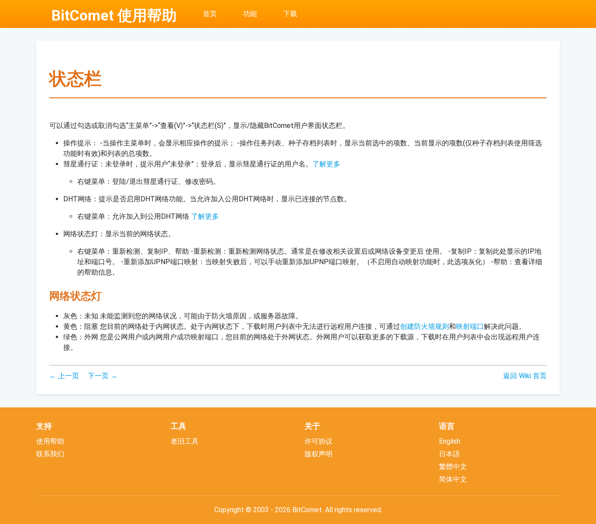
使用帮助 (50, 441)
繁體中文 (453, 466)
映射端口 (470, 326)
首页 (210, 14)
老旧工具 (185, 441)
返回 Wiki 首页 (525, 376)
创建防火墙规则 (424, 326)
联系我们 (50, 454)
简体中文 (453, 479)
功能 (250, 14)
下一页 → (102, 376)
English (449, 441)
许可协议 (318, 441)
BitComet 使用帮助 (114, 15)
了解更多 (326, 164)
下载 (290, 14)
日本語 (449, 454)
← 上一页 (64, 376)
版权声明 (318, 454)
